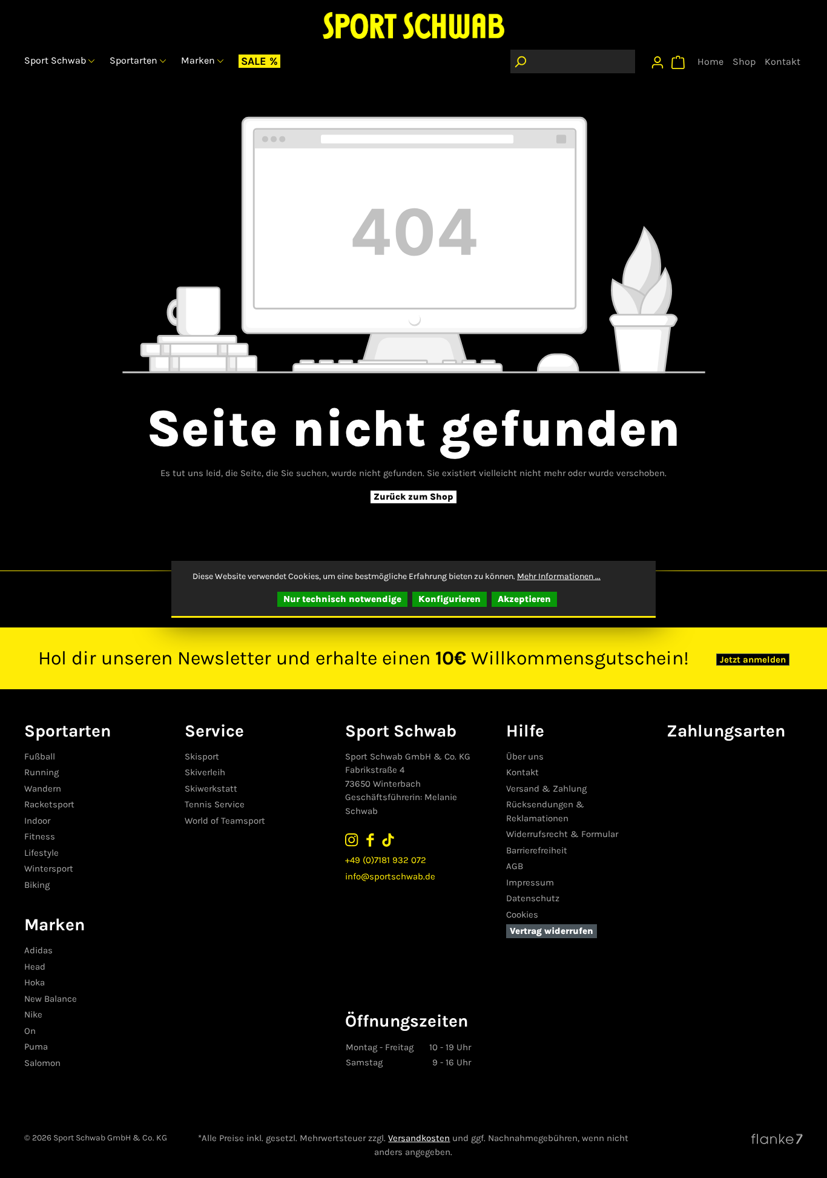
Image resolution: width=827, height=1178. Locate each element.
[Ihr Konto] (657, 60)
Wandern (42, 788)
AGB (514, 866)
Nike (33, 1014)
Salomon (42, 1062)
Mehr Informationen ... (559, 576)
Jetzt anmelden (753, 659)
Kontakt (522, 772)
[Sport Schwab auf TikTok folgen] (388, 839)
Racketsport (49, 804)
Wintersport (48, 868)
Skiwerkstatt (211, 788)
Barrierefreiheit (536, 850)
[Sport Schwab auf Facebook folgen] (370, 839)
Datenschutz (532, 898)
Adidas (38, 950)
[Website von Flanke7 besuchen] (777, 1138)
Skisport (202, 756)
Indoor (37, 820)
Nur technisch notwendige (342, 599)
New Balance (50, 998)
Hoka (34, 982)
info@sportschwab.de (390, 876)
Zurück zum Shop (413, 496)
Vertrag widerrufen (551, 930)
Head (34, 966)
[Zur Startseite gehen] (413, 25)
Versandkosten (419, 1138)
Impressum (530, 882)
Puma (36, 1046)
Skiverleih (205, 772)
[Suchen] (520, 61)
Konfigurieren (449, 599)
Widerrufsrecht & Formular (562, 834)
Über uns (525, 756)
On (30, 1030)
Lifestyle (41, 852)
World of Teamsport (225, 820)
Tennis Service (215, 804)
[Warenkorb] (678, 60)
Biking (37, 884)
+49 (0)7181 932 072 (385, 860)
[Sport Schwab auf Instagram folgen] (351, 839)
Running (41, 772)
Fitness (39, 836)
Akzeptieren (524, 599)
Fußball (39, 756)
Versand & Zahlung (546, 788)
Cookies (522, 914)
